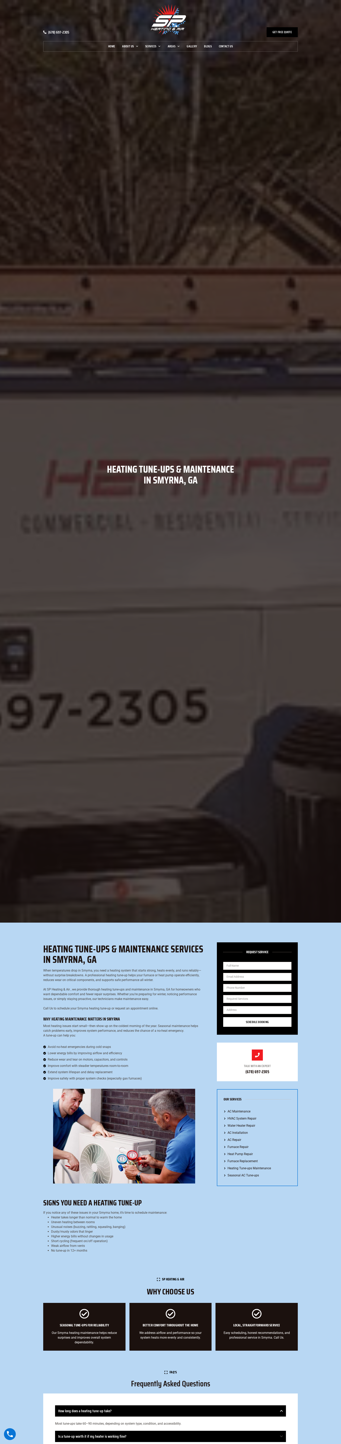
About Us (128, 46)
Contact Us (226, 46)
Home (111, 46)
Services (150, 46)
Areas (172, 46)
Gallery (192, 46)
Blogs (208, 46)
